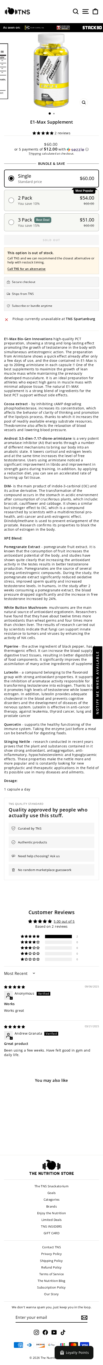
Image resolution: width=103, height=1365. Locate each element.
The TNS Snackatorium (51, 1186)
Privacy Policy (51, 1254)
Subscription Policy (51, 1287)
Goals (51, 1193)
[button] (44, 133)
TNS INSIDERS (51, 1226)
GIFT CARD (51, 1233)
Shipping (35, 153)
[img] (14, 987)
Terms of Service (51, 1274)
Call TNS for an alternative (26, 269)
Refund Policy (51, 1267)
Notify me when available (97, 682)
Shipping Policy (51, 1261)
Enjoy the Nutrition (51, 1213)
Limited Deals (51, 1220)
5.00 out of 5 (64, 921)
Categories (52, 1199)
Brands (51, 1206)
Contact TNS (51, 1247)
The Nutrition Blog (51, 1281)
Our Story (51, 1294)
